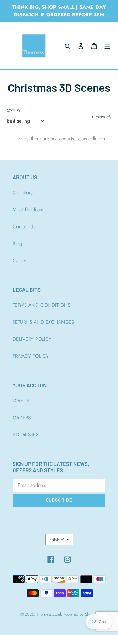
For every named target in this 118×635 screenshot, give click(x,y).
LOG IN (21, 400)
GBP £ (57, 539)
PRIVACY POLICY (31, 356)
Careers (20, 260)
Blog (17, 243)
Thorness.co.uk (49, 614)
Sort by (13, 110)
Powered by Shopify (80, 614)
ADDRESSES (25, 434)
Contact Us (24, 226)
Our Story (23, 192)
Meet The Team (28, 209)
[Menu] (107, 46)
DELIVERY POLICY (32, 339)
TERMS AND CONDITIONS (41, 305)
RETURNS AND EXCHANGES (43, 322)
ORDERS (22, 417)
